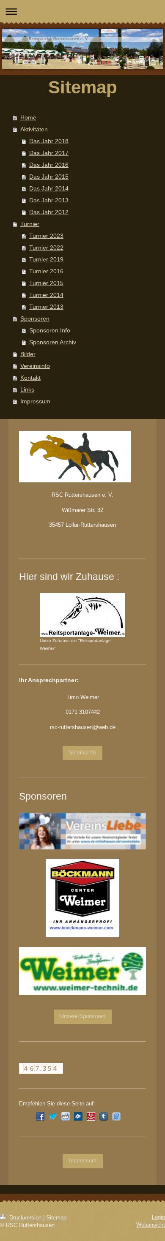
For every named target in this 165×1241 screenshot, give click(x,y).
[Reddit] (65, 1116)
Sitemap (56, 1217)
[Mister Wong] (91, 1116)
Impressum (35, 401)
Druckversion (25, 1217)
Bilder (28, 354)
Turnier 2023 (46, 235)
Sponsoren (35, 318)
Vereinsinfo (35, 365)
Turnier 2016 (46, 271)
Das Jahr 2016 (49, 164)
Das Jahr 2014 (49, 188)
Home (28, 117)
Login (158, 1217)
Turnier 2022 (46, 247)
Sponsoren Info (49, 330)
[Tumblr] (103, 1116)
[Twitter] (53, 1116)
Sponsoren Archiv (52, 342)
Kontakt (30, 377)
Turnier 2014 (46, 294)
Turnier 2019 (46, 259)
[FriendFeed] (116, 1116)
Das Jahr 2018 (49, 141)
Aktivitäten (34, 129)
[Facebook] (40, 1116)
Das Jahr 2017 (49, 153)
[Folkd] (78, 1116)
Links (27, 389)
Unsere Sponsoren (82, 1016)
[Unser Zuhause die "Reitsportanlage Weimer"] (82, 615)
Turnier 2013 (46, 306)
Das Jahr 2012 (49, 212)
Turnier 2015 (46, 283)
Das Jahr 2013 (49, 200)
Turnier (29, 223)
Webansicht (150, 1225)
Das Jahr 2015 (49, 176)
